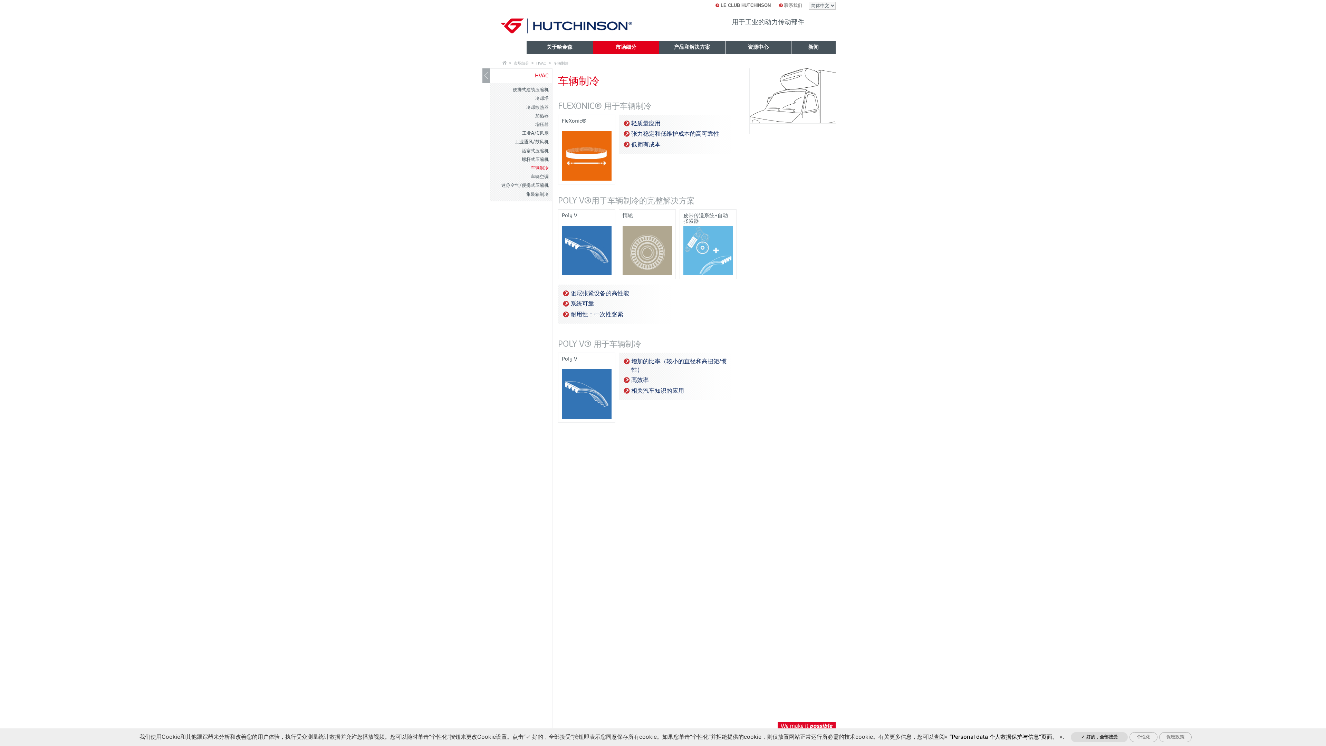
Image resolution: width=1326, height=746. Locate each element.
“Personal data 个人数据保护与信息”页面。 (1004, 736)
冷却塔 (542, 98)
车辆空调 (540, 176)
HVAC (541, 63)
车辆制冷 (561, 63)
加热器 (542, 116)
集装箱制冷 (537, 194)
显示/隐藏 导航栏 (486, 75)
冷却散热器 (537, 107)
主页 (504, 63)
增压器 (542, 124)
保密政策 (1175, 736)
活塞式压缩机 (535, 151)
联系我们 (792, 5)
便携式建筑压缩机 (531, 89)
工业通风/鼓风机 (532, 142)
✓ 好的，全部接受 (1099, 736)
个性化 (1143, 736)
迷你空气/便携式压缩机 (525, 185)
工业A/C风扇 (535, 133)
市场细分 (521, 63)
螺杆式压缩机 (535, 159)
